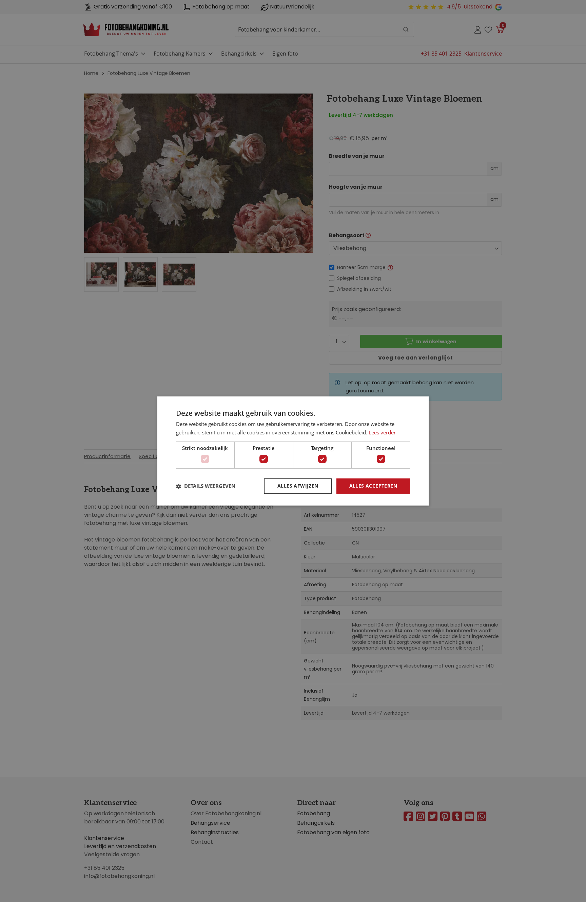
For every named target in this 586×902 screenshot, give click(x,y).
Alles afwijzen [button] (297, 486)
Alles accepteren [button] (373, 486)
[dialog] (293, 451)
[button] (205, 486)
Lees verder (382, 432)
